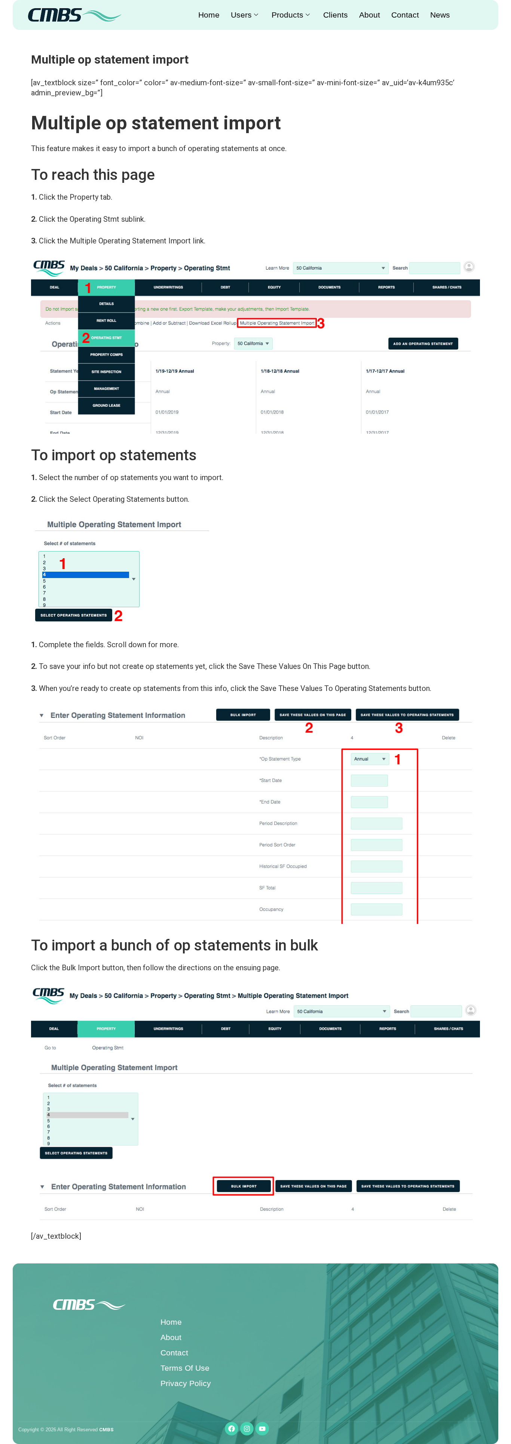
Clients (335, 14)
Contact (405, 14)
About (369, 14)
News (440, 14)
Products (287, 14)
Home (209, 14)
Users (241, 14)
